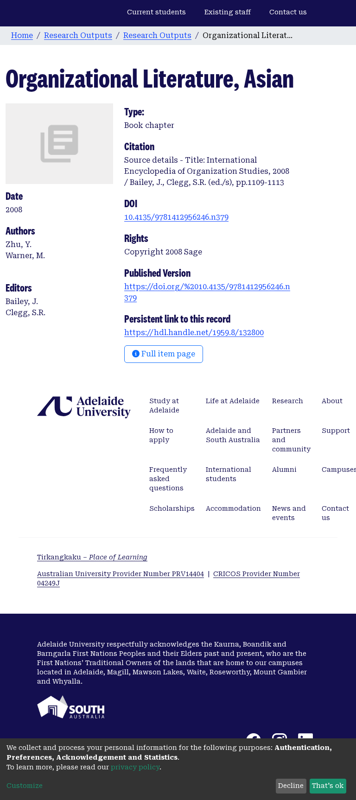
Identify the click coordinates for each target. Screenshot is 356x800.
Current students (156, 12)
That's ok (327, 785)
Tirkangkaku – (92, 557)
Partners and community (291, 440)
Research (287, 401)
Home (22, 35)
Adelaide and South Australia (233, 435)
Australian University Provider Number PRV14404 (120, 574)
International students (228, 474)
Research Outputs (78, 35)
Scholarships (172, 508)
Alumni (284, 469)
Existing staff (227, 12)
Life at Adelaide (233, 401)
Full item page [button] (167, 353)
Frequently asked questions (168, 479)
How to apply (161, 435)
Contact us (288, 12)
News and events (289, 513)
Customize (24, 785)
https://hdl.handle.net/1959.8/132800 (194, 332)
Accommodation (233, 508)
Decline (291, 785)
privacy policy (135, 767)
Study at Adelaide (164, 405)
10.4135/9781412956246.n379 (176, 217)
